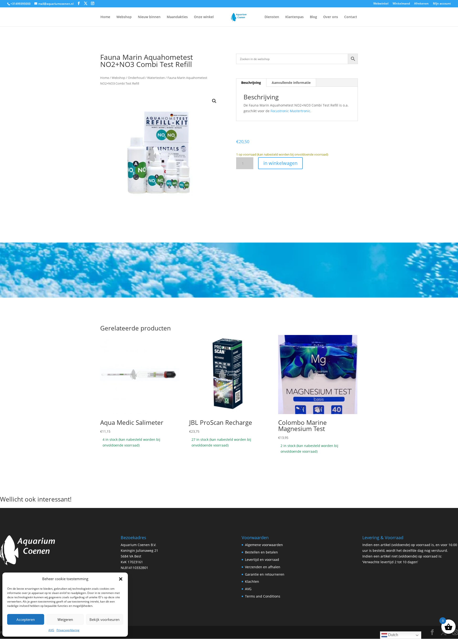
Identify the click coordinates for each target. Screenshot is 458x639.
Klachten (252, 581)
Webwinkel (380, 3)
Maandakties (177, 17)
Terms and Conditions (262, 596)
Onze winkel (204, 17)
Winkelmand (401, 3)
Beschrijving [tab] (251, 82)
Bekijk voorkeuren (104, 619)
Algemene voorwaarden (264, 545)
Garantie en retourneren (264, 574)
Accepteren (25, 619)
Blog (313, 17)
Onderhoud (136, 78)
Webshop (124, 17)
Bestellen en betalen (261, 552)
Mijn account (442, 3)
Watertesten (156, 78)
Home (105, 17)
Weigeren (65, 619)
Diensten (272, 17)
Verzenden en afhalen (262, 567)
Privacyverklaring (68, 630)
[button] (120, 579)
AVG (51, 630)
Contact (350, 17)
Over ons (330, 17)
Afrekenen (421, 3)
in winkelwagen (280, 163)
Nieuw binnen (149, 17)
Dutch (392, 635)
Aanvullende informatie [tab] (291, 82)
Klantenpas (294, 17)
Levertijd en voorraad (262, 559)
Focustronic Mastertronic (290, 111)
